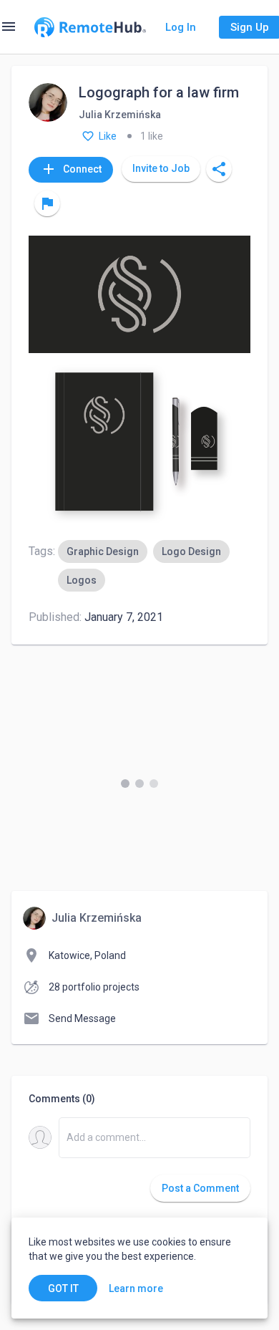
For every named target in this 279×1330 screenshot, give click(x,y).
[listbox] (154, 566)
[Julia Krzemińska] (48, 103)
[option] (102, 551)
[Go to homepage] (90, 27)
